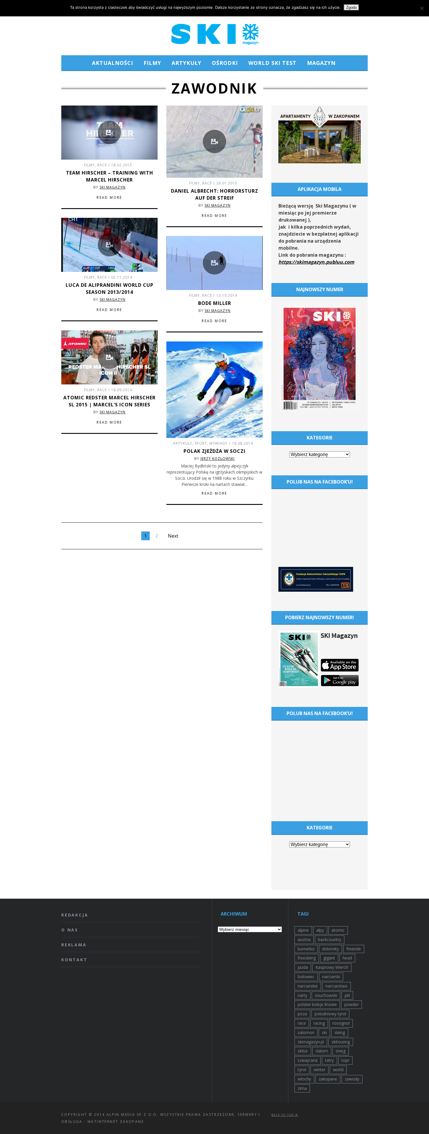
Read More (109, 197)
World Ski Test (272, 62)
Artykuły (186, 62)
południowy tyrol (330, 1013)
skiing (339, 1032)
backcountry (329, 939)
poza (302, 1013)
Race (102, 165)
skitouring (341, 1042)
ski (324, 1032)
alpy (320, 930)
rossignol (341, 1023)
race (302, 1023)
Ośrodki (225, 62)
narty (302, 995)
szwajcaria (308, 1060)
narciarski (331, 976)
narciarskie (308, 986)
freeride (353, 949)
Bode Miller (214, 303)
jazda (303, 967)
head (347, 958)
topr (345, 1060)
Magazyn (321, 62)
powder (351, 1004)
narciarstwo (336, 986)
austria (304, 939)
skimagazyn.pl (311, 1042)
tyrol (302, 1069)
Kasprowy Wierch (331, 967)
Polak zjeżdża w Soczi (214, 451)
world (338, 1069)
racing (319, 1023)
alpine (303, 930)
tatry (329, 1060)
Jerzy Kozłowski (217, 458)
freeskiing (307, 958)
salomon (306, 1032)
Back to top (283, 1114)
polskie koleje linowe (317, 1004)
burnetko (306, 949)
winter (319, 1069)
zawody (352, 1079)
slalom (321, 1051)
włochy (304, 1079)
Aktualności (112, 62)
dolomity (330, 949)
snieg (341, 1051)
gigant (329, 958)
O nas (69, 930)
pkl (347, 995)
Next (173, 536)
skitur (303, 1051)
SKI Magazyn (112, 187)
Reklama (74, 944)
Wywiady (218, 443)
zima (302, 1088)
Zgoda (351, 7)
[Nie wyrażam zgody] (422, 8)
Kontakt (74, 959)
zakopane (328, 1079)
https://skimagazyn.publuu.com (316, 262)
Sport (201, 443)
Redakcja (74, 915)
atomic (338, 930)
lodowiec (306, 976)
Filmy (152, 62)
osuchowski (326, 995)
